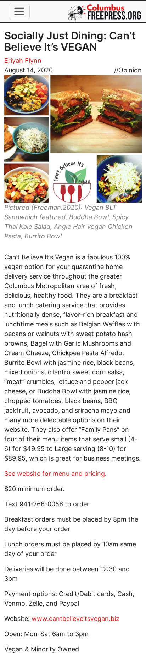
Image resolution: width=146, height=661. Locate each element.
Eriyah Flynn (22, 60)
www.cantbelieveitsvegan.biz (75, 618)
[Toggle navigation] (19, 11)
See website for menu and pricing (54, 473)
